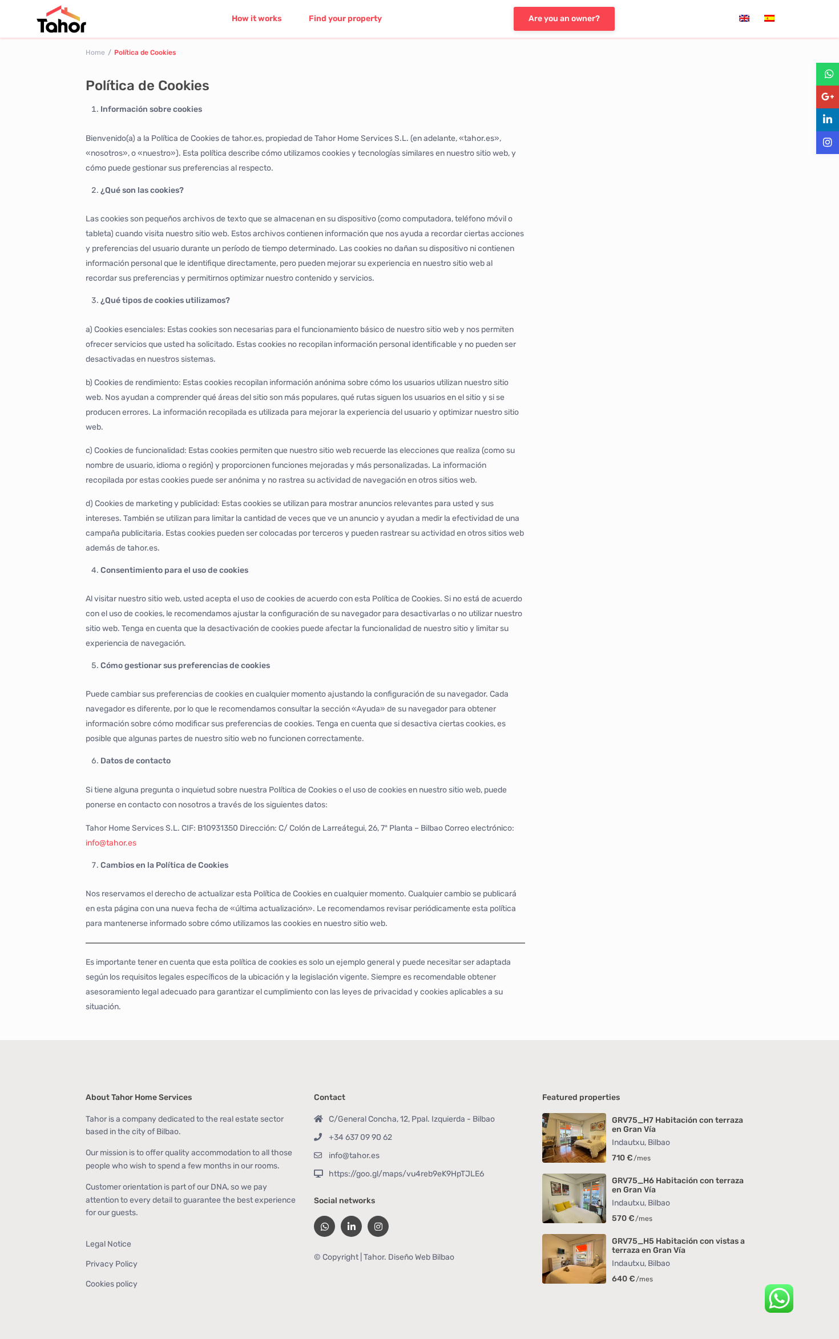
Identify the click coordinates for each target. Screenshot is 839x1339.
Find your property (345, 18)
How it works (257, 18)
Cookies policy (112, 1284)
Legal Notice (108, 1244)
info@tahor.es (111, 843)
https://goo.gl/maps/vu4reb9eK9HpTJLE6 (406, 1174)
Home (95, 52)
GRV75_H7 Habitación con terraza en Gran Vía (677, 1125)
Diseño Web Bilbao (421, 1257)
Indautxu (628, 1142)
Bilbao (659, 1142)
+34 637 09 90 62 (360, 1137)
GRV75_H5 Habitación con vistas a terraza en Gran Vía (678, 1246)
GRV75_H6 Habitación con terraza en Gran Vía (678, 1185)
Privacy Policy (112, 1264)
